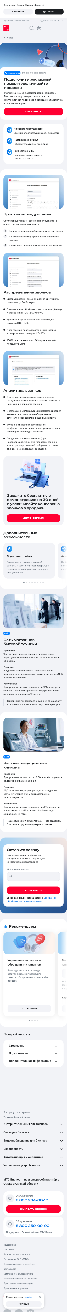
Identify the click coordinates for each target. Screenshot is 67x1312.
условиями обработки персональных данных (31, 899)
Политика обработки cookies (19, 1264)
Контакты (8, 1249)
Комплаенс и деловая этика (18, 1274)
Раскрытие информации (16, 1254)
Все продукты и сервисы (16, 1112)
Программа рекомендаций (18, 1283)
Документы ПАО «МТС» (16, 1259)
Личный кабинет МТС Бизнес (37, 1232)
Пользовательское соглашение (20, 1278)
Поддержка (13, 1232)
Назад (10, 38)
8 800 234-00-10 (51, 20)
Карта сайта (9, 1269)
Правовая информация (15, 1288)
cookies (28, 1297)
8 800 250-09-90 (32, 1226)
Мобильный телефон (18, 869)
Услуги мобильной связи (16, 1117)
